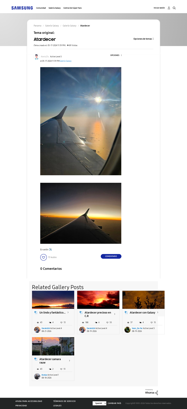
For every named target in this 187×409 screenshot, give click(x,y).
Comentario (111, 256)
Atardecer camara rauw (50, 360)
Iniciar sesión (159, 8)
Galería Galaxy (55, 8)
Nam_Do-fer (137, 328)
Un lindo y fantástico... (52, 312)
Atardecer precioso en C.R (98, 314)
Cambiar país (114, 403)
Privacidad (21, 405)
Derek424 (46, 328)
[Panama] (22, 7)
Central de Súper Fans (72, 8)
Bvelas (44, 375)
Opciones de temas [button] (142, 39)
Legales (57, 405)
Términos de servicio (64, 401)
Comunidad (41, 8)
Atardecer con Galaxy (142, 312)
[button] (116, 55)
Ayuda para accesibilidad (28, 401)
